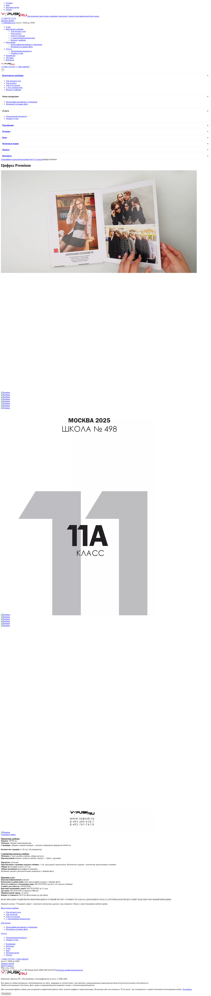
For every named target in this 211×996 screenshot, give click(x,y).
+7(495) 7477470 (8, 959)
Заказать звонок (7, 21)
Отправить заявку (8, 834)
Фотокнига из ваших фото (22, 47)
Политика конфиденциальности (69, 970)
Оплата (9, 10)
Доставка (10, 58)
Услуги (9, 49)
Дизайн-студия (17, 53)
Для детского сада (18, 31)
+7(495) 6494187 (22, 959)
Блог (8, 5)
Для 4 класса (16, 33)
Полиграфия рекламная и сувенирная (26, 44)
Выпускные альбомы (14, 29)
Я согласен (6, 994)
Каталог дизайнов (18, 40)
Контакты (10, 60)
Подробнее (187, 989)
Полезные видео (10, 144)
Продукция (10, 42)
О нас (8, 27)
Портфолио (10, 55)
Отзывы (9, 3)
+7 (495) (8, 18)
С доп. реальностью (14, 87)
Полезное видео (12, 7)
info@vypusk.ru (7, 966)
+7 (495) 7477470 (8, 67)
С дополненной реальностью (23, 38)
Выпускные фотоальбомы (18, 159)
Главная (4, 159)
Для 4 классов (11, 914)
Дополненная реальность (21, 51)
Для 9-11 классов (18, 36)
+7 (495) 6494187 (23, 67)
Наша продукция (10, 96)
